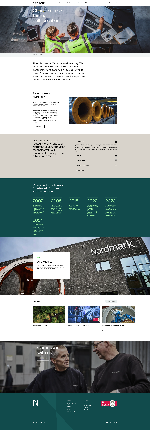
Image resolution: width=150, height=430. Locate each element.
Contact (92, 3)
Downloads (114, 3)
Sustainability (71, 3)
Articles (86, 407)
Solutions (61, 3)
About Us (79, 2)
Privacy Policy (42, 422)
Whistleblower (87, 405)
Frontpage (35, 54)
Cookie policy (35, 422)
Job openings (43, 358)
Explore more (38, 126)
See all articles (111, 301)
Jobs (86, 3)
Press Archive (43, 273)
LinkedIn (86, 409)
